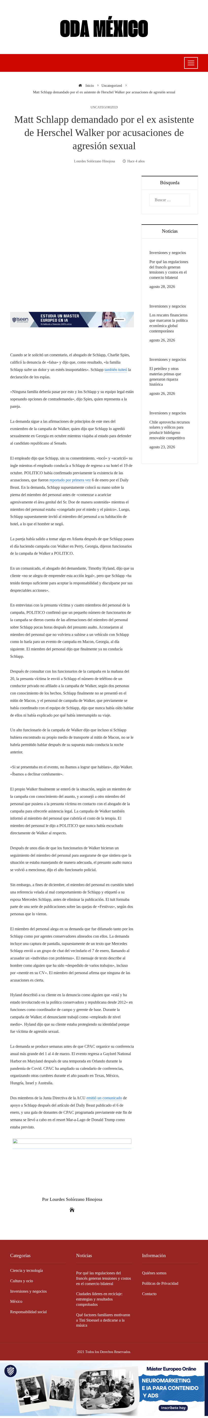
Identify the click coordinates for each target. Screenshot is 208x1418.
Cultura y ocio (21, 1281)
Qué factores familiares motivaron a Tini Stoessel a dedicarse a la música (103, 1320)
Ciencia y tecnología (26, 1270)
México (16, 1301)
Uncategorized (104, 107)
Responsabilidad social (28, 1312)
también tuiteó (116, 369)
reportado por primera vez (70, 480)
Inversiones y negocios (167, 252)
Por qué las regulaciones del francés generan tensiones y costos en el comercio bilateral (103, 1278)
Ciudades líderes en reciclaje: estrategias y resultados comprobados (99, 1299)
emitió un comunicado (104, 1098)
